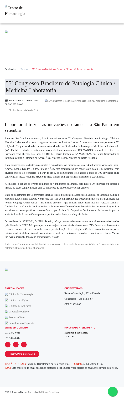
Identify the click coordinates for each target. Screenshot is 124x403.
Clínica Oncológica (18, 300)
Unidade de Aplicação (20, 306)
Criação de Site (112, 397)
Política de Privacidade (49, 392)
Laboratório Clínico (19, 311)
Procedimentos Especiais (21, 323)
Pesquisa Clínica (17, 317)
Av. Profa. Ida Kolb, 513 (25, 110)
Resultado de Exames (22, 354)
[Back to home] (19, 12)
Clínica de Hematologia (21, 294)
